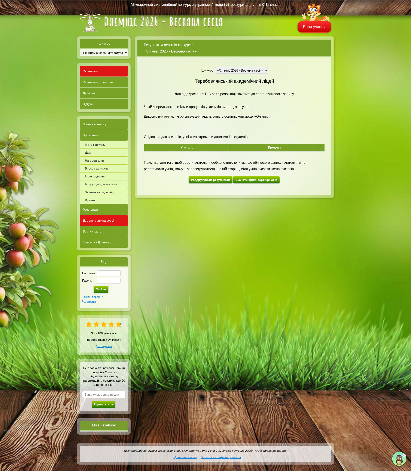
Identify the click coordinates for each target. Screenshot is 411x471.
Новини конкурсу (94, 124)
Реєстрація (90, 209)
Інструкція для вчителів (101, 184)
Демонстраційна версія (99, 220)
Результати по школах (98, 82)
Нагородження (95, 160)
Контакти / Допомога (97, 242)
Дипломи (89, 93)
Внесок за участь (97, 168)
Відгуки (88, 104)
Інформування (95, 176)
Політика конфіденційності (221, 457)
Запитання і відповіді (99, 192)
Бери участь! (314, 27)
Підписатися (103, 404)
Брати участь (92, 231)
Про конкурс (91, 135)
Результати (90, 71)
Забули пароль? (92, 296)
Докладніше (104, 346)
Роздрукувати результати (210, 180)
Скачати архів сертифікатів (256, 180)
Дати (88, 152)
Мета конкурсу (95, 144)
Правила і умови (185, 457)
